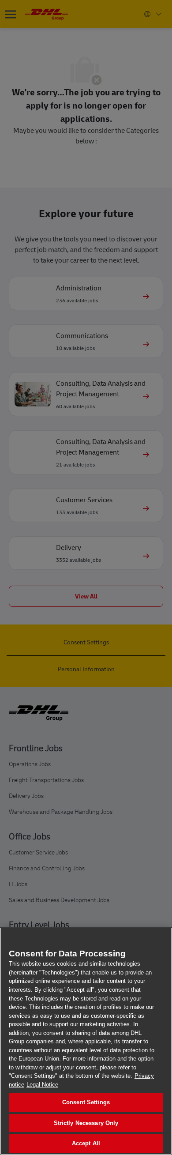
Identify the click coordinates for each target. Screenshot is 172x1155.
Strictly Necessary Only (86, 1123)
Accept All (86, 1143)
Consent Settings (86, 1102)
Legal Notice (42, 1084)
